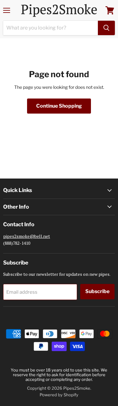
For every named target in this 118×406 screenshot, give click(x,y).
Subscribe (97, 291)
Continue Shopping (59, 106)
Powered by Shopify (59, 394)
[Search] (106, 28)
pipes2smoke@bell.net (26, 236)
